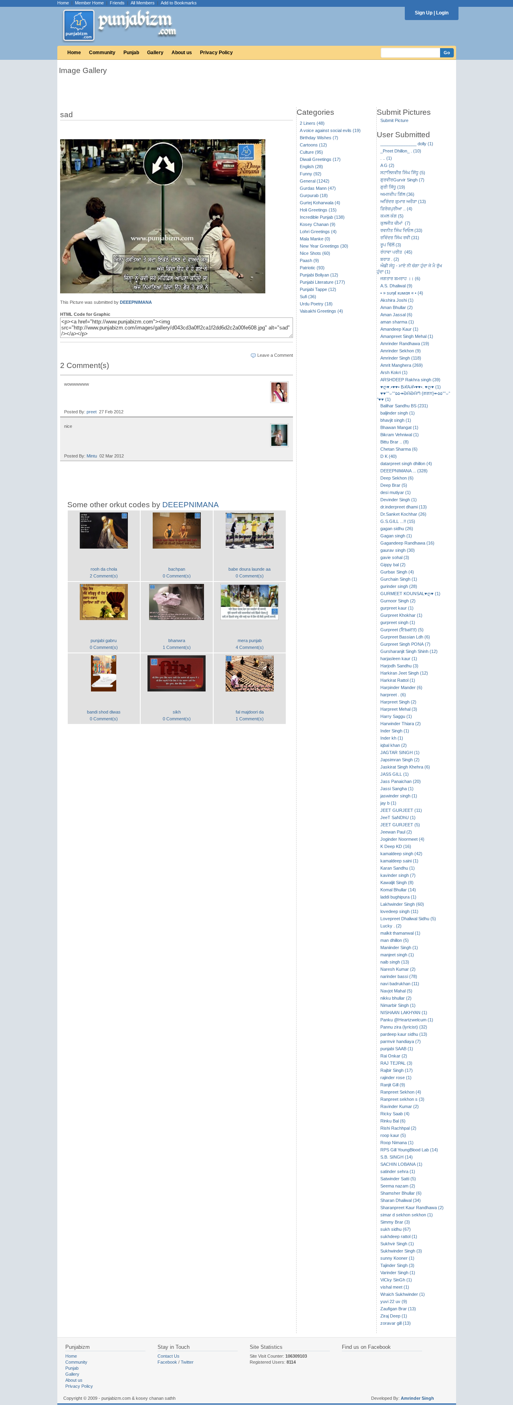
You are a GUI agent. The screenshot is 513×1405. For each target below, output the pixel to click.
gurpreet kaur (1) (397, 608)
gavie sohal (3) (394, 557)
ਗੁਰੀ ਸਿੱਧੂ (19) (392, 187)
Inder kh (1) (391, 738)
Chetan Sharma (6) (399, 449)
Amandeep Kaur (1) (399, 329)
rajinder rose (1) (396, 1077)
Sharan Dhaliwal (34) (400, 1200)
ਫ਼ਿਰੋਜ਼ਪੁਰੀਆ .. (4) (396, 208)
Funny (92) (310, 173)
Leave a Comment (275, 355)
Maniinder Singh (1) (399, 947)
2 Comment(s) (104, 575)
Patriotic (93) (312, 267)
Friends (117, 2)
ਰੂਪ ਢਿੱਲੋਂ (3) (390, 244)
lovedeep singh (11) (399, 911)
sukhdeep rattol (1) (398, 1236)
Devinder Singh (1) (398, 499)
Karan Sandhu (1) (397, 868)
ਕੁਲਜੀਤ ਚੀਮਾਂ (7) (395, 223)
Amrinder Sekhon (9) (400, 350)
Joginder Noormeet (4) (402, 839)
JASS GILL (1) (394, 774)
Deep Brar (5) (393, 485)
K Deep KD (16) (395, 846)
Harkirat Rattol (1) (397, 680)
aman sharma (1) (397, 321)
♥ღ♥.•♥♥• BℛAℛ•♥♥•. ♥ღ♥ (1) (410, 386)
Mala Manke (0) (315, 238)
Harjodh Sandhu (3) (399, 665)
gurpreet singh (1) (397, 622)
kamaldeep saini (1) (399, 860)
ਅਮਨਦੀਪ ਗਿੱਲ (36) (397, 194)
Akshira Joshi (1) (397, 300)
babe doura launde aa (249, 569)
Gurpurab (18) (314, 195)
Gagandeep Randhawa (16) (407, 543)
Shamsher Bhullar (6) (401, 1193)
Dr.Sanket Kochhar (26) (403, 514)
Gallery (155, 52)
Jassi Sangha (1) (397, 788)
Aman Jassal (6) (396, 314)
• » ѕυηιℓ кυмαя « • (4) (401, 293)
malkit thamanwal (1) (400, 933)
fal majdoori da (250, 712)
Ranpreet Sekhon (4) (400, 1092)
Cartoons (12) (313, 144)
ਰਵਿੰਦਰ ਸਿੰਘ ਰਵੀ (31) (399, 237)
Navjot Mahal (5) (396, 990)
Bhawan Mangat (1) (399, 427)
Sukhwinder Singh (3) (401, 1250)
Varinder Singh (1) (397, 1272)
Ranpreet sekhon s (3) (402, 1099)
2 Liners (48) (312, 123)
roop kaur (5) (393, 1135)
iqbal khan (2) (393, 745)
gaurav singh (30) (397, 550)
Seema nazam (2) (397, 1185)
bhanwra (176, 640)
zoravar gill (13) (395, 1323)
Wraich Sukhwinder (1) (402, 1294)
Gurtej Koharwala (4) (320, 202)
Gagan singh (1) (396, 535)
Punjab (131, 52)
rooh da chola (104, 569)
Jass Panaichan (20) (400, 781)
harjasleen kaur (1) (398, 658)
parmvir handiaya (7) (400, 1041)
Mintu (92, 455)
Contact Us (169, 1356)
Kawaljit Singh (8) (397, 882)
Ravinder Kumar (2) (399, 1106)
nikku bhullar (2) (396, 998)
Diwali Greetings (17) (320, 159)
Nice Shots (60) (315, 253)
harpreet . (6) (393, 694)
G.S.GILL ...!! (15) (397, 521)
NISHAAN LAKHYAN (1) (403, 1012)
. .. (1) (386, 158)
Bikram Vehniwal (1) (399, 434)
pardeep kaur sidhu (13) (403, 1034)
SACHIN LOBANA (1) (401, 1164)
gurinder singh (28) (398, 586)
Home (63, 2)
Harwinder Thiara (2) (400, 723)
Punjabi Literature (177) (322, 282)
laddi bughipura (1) (398, 897)
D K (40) (388, 456)
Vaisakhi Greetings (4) (321, 311)
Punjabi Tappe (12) (318, 289)
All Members (143, 2)
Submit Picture (394, 120)
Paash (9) (309, 260)
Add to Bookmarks (179, 2)
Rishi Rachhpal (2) (398, 1128)
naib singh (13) (394, 962)
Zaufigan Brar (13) (398, 1308)
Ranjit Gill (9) (392, 1084)
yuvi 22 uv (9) (393, 1301)
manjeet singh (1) (397, 954)
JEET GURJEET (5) (400, 824)
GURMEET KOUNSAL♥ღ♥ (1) (410, 593)
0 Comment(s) (177, 575)
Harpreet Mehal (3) (398, 709)
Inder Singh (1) (394, 730)
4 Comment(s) (250, 647)
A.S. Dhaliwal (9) (396, 285)
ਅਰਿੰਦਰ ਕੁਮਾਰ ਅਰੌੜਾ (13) (403, 201)
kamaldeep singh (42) (401, 853)
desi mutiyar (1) (395, 492)
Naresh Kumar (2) (398, 969)
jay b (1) (388, 803)
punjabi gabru (104, 640)
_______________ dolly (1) (406, 143)
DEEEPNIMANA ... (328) (404, 470)
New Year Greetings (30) (324, 246)
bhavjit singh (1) (395, 420)
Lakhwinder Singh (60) (402, 904)
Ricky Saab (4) (395, 1113)
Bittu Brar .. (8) (394, 441)
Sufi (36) (308, 296)
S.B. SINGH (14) (396, 1157)
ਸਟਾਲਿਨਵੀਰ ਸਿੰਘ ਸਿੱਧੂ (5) (402, 172)
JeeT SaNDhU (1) (398, 817)
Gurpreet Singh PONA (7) (405, 644)
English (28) (311, 166)
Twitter (187, 1362)
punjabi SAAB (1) (396, 1048)
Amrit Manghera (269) (401, 365)
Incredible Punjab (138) (322, 217)
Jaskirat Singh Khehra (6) (405, 767)
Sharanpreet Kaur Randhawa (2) (412, 1207)
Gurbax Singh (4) (397, 571)
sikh (177, 712)
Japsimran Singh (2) (400, 759)
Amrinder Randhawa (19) (404, 343)
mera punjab (250, 640)
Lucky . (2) (391, 925)
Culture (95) (311, 152)
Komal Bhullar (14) (398, 889)
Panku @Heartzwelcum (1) (406, 1019)
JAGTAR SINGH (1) (400, 752)
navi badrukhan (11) (399, 983)
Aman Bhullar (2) (396, 307)
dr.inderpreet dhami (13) (403, 506)
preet (92, 411)
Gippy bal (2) (393, 564)
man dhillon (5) (394, 940)
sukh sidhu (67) (395, 1229)
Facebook (167, 1362)
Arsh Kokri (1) (394, 372)
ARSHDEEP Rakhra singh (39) (410, 379)
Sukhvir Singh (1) (397, 1243)
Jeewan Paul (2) (396, 832)
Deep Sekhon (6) (397, 478)
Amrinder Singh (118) (400, 358)
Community (102, 52)
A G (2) (387, 165)
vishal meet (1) (394, 1287)
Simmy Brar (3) (395, 1222)
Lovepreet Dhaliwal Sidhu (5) (408, 918)
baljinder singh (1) (397, 413)
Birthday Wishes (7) (319, 137)
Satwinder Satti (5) (398, 1178)
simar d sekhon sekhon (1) (406, 1214)
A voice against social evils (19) (330, 130)
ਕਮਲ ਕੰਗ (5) (392, 215)
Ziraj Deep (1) (393, 1316)
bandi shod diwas (104, 712)
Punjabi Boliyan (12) (319, 274)
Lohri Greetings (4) (318, 231)
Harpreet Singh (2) (398, 701)
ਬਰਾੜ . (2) (389, 259)
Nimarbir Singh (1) (398, 1005)
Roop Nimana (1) (397, 1142)
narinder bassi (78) (398, 976)
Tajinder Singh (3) (397, 1265)
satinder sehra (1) (397, 1171)
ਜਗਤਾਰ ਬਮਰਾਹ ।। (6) (400, 278)
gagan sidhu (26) (396, 528)
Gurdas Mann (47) (318, 188)
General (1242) (314, 181)
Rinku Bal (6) (393, 1120)
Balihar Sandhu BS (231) (404, 405)
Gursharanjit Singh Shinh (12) (409, 651)
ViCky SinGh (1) (396, 1279)
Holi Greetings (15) (318, 209)
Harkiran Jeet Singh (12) (404, 673)
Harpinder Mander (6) (401, 687)
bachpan (176, 569)
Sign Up (423, 13)
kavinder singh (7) (398, 875)
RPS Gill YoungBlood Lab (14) (409, 1149)
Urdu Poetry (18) (316, 303)
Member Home (89, 2)
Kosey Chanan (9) (317, 224)
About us (182, 52)
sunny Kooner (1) (397, 1258)
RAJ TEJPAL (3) (396, 1063)
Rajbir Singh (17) (396, 1070)
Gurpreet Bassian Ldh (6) (405, 636)
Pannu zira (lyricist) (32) (403, 1027)
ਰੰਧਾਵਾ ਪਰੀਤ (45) (396, 252)
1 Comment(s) (177, 647)
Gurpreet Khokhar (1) (401, 615)
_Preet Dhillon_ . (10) (400, 150)
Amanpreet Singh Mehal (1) (406, 336)
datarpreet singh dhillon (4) (406, 463)
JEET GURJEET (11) (401, 810)
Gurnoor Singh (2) (398, 600)
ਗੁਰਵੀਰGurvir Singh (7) (402, 179)
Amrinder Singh (417, 1398)
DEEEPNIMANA (136, 302)
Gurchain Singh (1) (398, 579)
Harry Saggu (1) (396, 716)
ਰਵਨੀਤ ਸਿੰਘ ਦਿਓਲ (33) (401, 230)
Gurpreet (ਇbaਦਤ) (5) (402, 629)
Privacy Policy (216, 52)
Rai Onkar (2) (393, 1055)
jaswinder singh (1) (398, 795)
